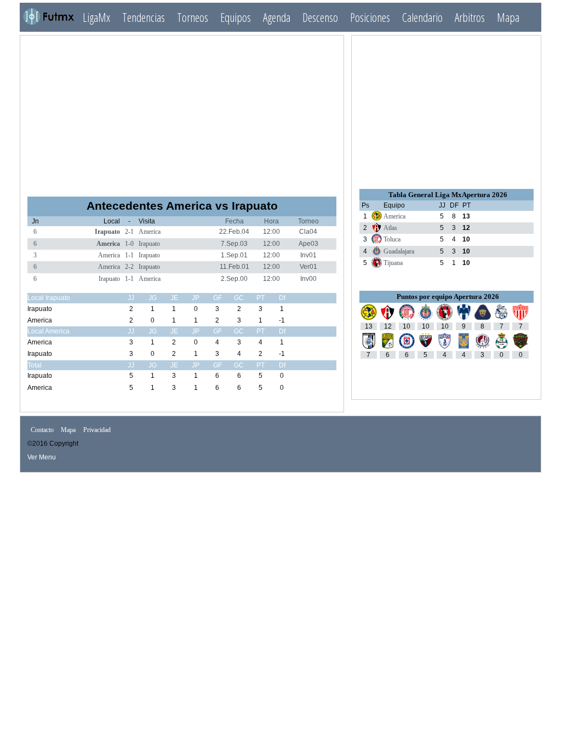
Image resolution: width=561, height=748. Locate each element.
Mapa (508, 17)
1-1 (129, 255)
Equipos (235, 17)
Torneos (192, 17)
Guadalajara (398, 251)
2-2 (129, 267)
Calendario (422, 17)
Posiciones (370, 17)
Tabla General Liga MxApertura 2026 (447, 195)
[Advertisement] (182, 111)
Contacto (42, 430)
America (150, 231)
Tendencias (143, 17)
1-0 (129, 244)
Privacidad (97, 430)
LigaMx (96, 17)
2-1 (129, 231)
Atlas (390, 228)
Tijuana (393, 263)
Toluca (391, 239)
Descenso (320, 17)
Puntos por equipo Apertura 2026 (448, 296)
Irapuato (107, 231)
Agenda (276, 17)
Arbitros (470, 17)
